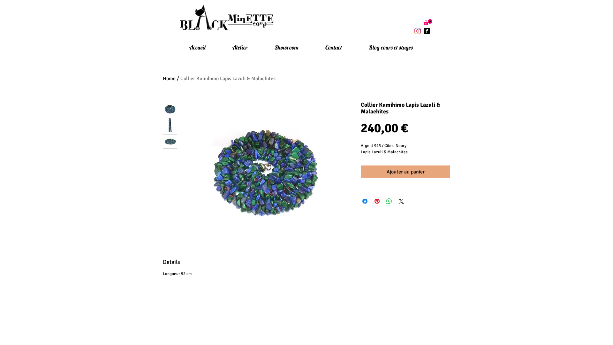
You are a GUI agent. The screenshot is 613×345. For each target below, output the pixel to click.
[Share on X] (401, 201)
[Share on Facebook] (365, 201)
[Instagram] (417, 31)
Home (169, 78)
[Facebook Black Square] (427, 31)
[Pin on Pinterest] (377, 201)
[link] (427, 22)
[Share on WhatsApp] (389, 201)
